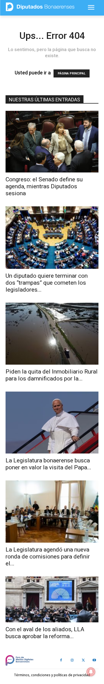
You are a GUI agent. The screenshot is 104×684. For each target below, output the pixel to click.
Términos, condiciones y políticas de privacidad (52, 675)
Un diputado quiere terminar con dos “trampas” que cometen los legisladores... (47, 282)
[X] (83, 660)
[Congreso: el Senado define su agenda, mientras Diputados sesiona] (52, 141)
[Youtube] (94, 660)
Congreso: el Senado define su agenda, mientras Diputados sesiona (44, 186)
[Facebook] (61, 660)
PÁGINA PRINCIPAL (71, 73)
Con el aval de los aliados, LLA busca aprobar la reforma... (45, 633)
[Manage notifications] (91, 671)
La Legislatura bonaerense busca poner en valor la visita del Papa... (48, 464)
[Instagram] (72, 660)
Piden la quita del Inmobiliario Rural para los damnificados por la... (52, 375)
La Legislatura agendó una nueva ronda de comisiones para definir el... (48, 556)
